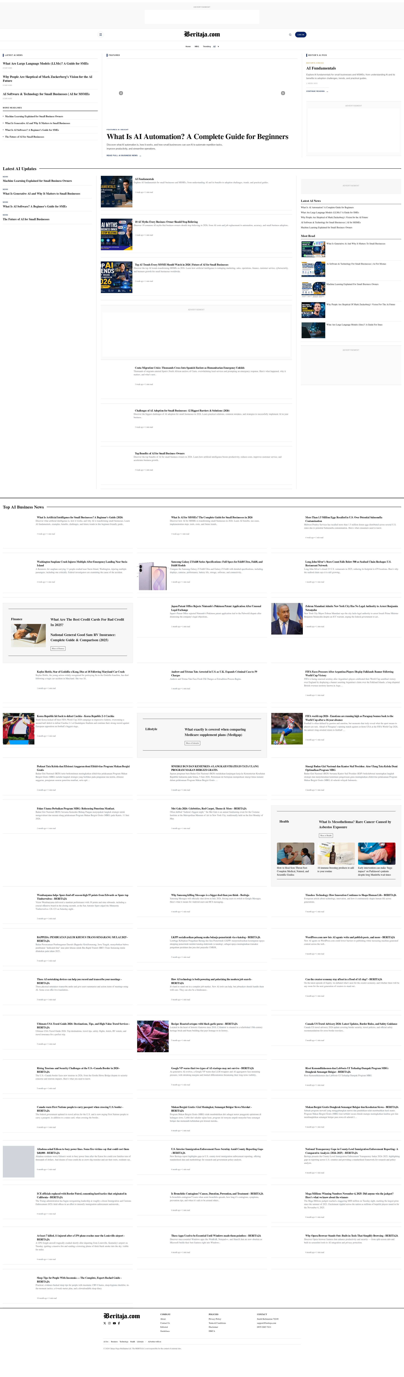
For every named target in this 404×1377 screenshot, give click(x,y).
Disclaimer (213, 1327)
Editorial (164, 1327)
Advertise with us (154, 1341)
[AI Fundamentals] (116, 191)
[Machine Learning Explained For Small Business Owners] (313, 290)
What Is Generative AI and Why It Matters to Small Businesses (37, 123)
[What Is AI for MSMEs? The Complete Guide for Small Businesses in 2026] (153, 530)
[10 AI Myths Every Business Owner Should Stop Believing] (116, 234)
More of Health (326, 835)
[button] (121, 93)
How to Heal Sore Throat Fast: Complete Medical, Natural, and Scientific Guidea (293, 871)
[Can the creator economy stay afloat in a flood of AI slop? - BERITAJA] (287, 992)
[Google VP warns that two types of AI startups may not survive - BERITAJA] (153, 1076)
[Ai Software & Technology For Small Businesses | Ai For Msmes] (313, 269)
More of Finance (58, 648)
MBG (197, 46)
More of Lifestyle (192, 743)
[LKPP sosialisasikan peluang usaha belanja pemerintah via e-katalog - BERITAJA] (153, 947)
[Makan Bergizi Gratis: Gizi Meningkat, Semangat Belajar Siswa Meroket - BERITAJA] (153, 1118)
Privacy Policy (215, 1318)
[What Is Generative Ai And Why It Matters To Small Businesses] (313, 249)
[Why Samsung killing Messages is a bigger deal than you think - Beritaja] (153, 903)
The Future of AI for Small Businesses (24, 136)
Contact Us (165, 1323)
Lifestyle (140, 1341)
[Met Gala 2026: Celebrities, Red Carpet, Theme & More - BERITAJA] (153, 818)
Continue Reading (317, 91)
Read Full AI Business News (124, 155)
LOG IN (301, 35)
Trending (207, 46)
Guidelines (165, 1331)
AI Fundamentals (321, 68)
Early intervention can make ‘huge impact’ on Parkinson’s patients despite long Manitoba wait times (375, 871)
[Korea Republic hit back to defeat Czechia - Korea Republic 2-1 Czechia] (18, 728)
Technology (124, 1341)
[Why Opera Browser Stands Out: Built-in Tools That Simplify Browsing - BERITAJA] (287, 1243)
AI (214, 46)
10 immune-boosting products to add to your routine (336, 869)
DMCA (212, 1331)
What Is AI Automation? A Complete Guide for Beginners (197, 136)
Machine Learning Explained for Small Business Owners (34, 116)
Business (114, 1341)
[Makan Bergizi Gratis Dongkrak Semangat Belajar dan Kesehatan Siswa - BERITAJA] (287, 1116)
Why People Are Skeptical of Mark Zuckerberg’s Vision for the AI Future (47, 78)
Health (132, 1341)
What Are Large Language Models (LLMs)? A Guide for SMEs (46, 63)
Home (188, 46)
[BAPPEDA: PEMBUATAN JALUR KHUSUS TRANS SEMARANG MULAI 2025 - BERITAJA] (18, 948)
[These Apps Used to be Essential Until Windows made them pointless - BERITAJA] (153, 1243)
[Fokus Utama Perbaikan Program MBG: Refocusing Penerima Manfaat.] (18, 818)
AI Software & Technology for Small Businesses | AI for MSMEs (46, 94)
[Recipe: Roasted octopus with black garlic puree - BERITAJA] (153, 1036)
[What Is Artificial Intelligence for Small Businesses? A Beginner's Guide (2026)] (18, 530)
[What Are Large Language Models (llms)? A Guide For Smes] (313, 330)
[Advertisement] (202, 17)
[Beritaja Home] (202, 34)
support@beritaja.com (266, 1323)
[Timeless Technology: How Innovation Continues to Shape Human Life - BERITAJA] (287, 903)
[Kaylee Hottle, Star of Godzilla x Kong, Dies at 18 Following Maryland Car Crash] (18, 684)
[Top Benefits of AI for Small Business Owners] (116, 466)
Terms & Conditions (217, 1323)
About (163, 1318)
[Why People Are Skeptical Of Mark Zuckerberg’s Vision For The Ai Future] (313, 310)
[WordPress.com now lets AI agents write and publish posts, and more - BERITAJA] (287, 945)
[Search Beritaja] (290, 34)
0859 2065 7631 (264, 1327)
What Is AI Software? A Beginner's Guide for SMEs (32, 130)
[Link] (28, 635)
